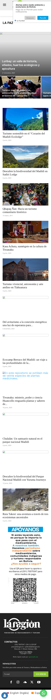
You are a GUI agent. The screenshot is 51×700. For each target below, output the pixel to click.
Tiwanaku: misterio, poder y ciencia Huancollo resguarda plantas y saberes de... (24, 401)
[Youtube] (39, 682)
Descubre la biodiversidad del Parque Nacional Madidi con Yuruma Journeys (24, 478)
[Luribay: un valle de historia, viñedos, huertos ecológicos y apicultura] (25, 54)
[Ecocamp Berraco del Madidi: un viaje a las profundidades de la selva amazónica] (25, 345)
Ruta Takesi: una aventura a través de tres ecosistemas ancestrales (25, 515)
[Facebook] (11, 682)
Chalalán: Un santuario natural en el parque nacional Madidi (22, 440)
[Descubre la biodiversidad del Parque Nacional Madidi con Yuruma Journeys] (25, 462)
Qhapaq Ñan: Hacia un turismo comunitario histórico (20, 210)
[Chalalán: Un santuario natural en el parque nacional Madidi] (25, 424)
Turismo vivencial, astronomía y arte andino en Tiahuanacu (23, 286)
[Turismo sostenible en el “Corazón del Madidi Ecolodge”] (25, 119)
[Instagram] (18, 682)
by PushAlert (21, 21)
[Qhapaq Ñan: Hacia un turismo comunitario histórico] (25, 194)
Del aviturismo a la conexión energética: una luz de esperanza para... (25, 323)
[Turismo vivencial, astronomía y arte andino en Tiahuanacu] (25, 269)
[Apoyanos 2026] (25, 603)
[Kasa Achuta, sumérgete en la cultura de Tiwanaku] (25, 232)
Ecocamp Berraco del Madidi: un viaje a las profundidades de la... (25, 361)
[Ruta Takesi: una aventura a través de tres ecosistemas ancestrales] (25, 499)
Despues (30, 18)
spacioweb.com (33, 657)
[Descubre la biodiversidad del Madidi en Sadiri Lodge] (25, 157)
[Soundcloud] (25, 682)
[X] (32, 682)
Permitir (43, 18)
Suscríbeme (41, 674)
